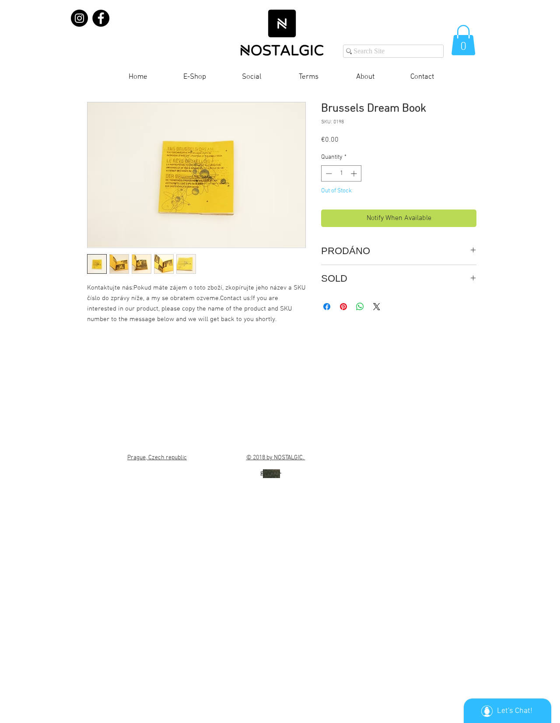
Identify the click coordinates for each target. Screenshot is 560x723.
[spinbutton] (341, 173)
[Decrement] (327, 173)
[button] (463, 40)
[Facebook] (100, 18)
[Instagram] (79, 18)
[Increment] (354, 173)
